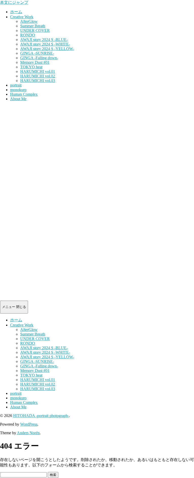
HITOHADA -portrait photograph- (41, 415)
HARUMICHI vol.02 (37, 76)
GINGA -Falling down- (39, 58)
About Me (18, 99)
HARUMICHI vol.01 (37, 71)
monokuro (18, 90)
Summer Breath (32, 26)
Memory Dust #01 (35, 62)
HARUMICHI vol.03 (37, 80)
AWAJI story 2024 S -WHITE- (45, 44)
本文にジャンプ (14, 2)
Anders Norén (28, 433)
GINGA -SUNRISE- (37, 53)
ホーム (16, 12)
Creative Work (21, 17)
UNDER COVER (35, 30)
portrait (15, 85)
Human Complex (24, 94)
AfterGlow (29, 21)
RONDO (27, 35)
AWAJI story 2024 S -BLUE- (44, 39)
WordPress (28, 424)
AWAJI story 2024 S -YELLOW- (47, 49)
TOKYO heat (31, 67)
